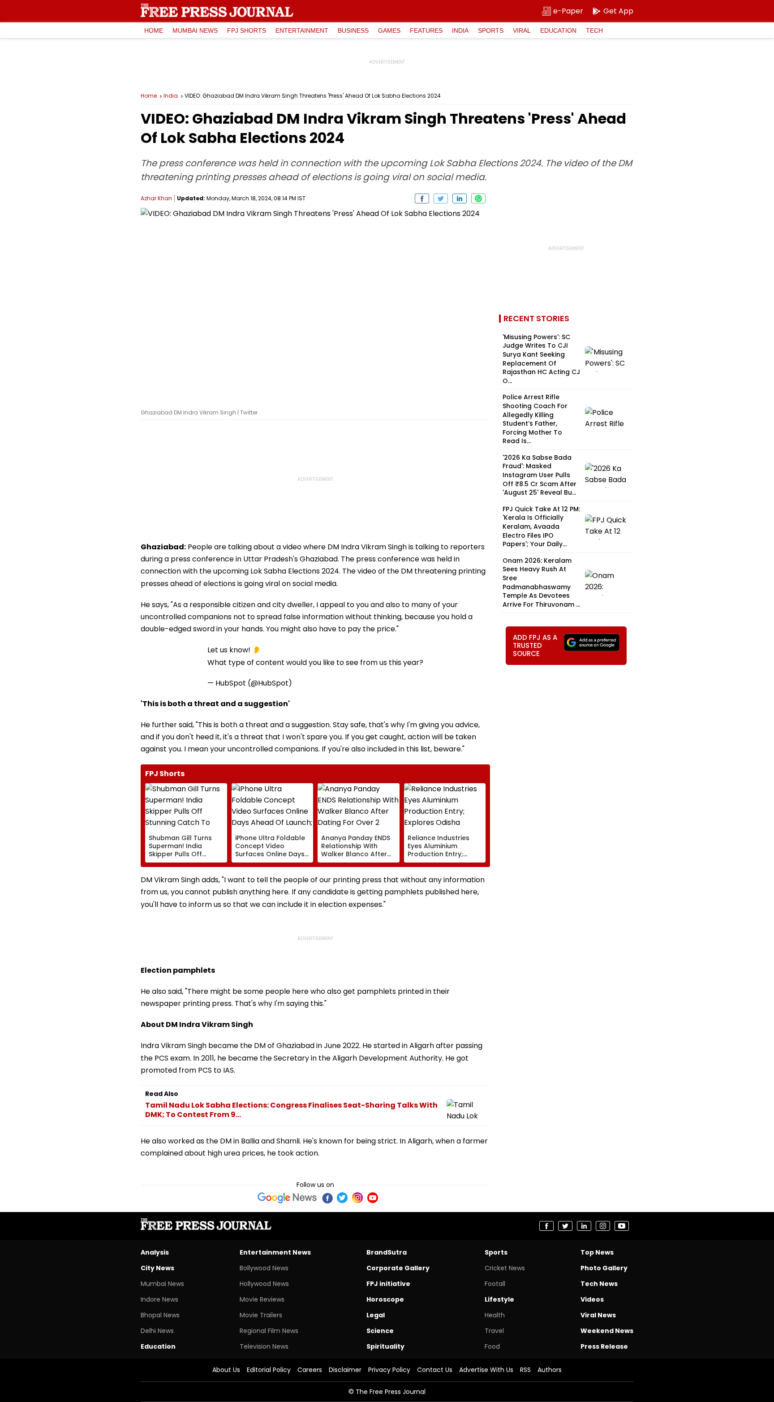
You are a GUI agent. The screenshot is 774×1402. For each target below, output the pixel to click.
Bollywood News (264, 1268)
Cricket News (505, 1268)
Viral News (598, 1315)
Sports (490, 30)
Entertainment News (275, 1252)
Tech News (599, 1283)
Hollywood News (264, 1283)
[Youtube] (372, 1197)
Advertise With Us (486, 1369)
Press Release (604, 1346)
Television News (264, 1346)
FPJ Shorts (246, 30)
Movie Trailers (261, 1315)
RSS (525, 1369)
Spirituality (385, 1346)
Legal (375, 1315)
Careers (309, 1369)
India (460, 30)
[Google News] (287, 1197)
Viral (522, 30)
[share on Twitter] (441, 198)
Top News (597, 1252)
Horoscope (385, 1299)
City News (157, 1268)
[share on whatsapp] (478, 198)
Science (380, 1330)
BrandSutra (386, 1252)
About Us (226, 1369)
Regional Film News (269, 1330)
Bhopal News (160, 1315)
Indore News (159, 1299)
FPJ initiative (388, 1283)
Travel (494, 1330)
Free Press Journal (217, 10)
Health (495, 1315)
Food (492, 1346)
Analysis (155, 1252)
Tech (594, 30)
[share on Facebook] (422, 198)
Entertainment (301, 30)
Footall (495, 1283)
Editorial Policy (269, 1369)
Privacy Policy (389, 1369)
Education (558, 30)
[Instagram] (357, 1197)
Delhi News (157, 1330)
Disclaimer (345, 1369)
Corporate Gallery (398, 1268)
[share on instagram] (603, 1226)
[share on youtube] (622, 1226)
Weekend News (606, 1330)
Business (353, 30)
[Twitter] (342, 1197)
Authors (550, 1369)
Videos (592, 1299)
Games (389, 30)
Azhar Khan (156, 198)
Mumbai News (195, 30)
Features (426, 30)
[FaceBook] (327, 1197)
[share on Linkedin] (459, 198)
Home (153, 30)
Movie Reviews (262, 1299)
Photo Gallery (604, 1268)
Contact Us (434, 1369)
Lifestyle (499, 1299)
